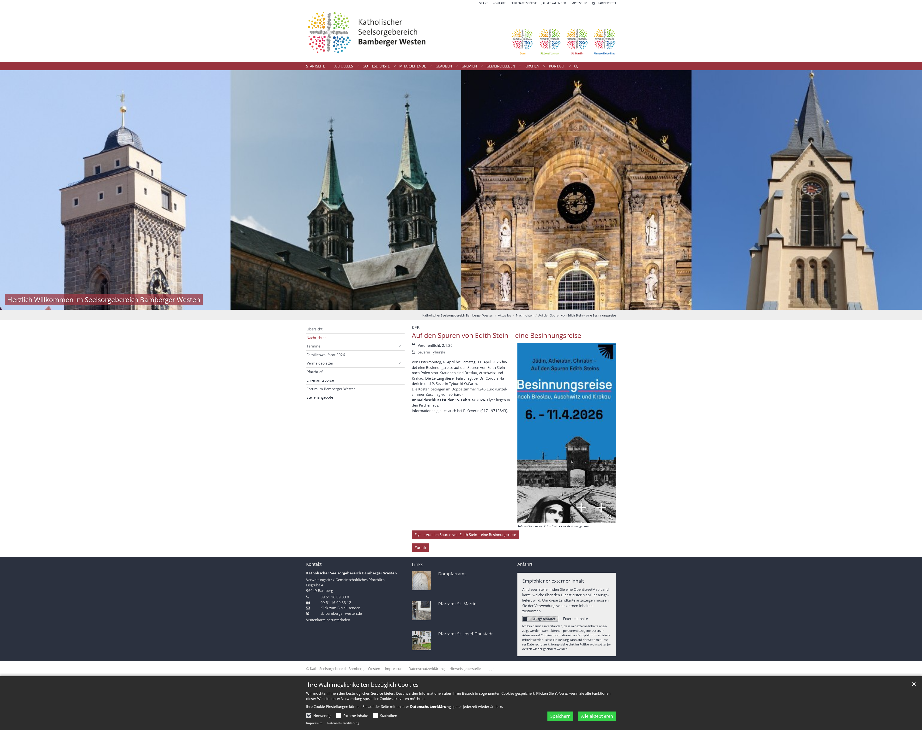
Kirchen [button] (532, 66)
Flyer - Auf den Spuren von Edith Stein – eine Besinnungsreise (465, 534)
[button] (574, 67)
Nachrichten (525, 315)
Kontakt (313, 564)
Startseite (315, 66)
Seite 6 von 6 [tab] (482, 305)
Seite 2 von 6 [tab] (448, 305)
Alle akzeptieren (597, 716)
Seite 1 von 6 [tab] (440, 305)
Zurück (420, 547)
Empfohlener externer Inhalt (553, 581)
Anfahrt (524, 564)
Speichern (560, 716)
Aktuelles (504, 315)
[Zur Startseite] (461, 33)
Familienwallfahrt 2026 (326, 354)
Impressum (314, 723)
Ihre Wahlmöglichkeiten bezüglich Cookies (362, 684)
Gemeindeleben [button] (500, 66)
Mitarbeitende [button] (412, 66)
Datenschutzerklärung (343, 723)
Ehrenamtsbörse (320, 380)
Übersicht (314, 329)
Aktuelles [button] (343, 66)
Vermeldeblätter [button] (320, 363)
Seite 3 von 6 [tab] (457, 305)
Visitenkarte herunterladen (328, 619)
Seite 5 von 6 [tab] (473, 305)
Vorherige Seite (9, 190)
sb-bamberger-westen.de (341, 613)
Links (417, 564)
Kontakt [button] (557, 66)
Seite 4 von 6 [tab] (465, 305)
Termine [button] (313, 346)
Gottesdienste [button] (376, 66)
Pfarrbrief (314, 371)
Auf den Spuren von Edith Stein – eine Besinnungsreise (577, 315)
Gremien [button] (469, 66)
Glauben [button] (444, 66)
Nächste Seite (912, 190)
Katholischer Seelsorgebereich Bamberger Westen (457, 315)
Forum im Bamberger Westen (331, 388)
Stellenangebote (320, 397)
